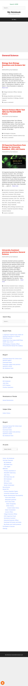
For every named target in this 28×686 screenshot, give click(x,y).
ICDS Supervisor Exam (10, 516)
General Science (8, 135)
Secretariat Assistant (7, 198)
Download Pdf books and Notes (12, 522)
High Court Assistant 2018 (9, 194)
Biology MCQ (7, 206)
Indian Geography (11, 503)
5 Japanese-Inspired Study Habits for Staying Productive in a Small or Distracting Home (13, 336)
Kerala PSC (6, 489)
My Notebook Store (8, 368)
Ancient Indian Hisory (13, 508)
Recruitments (6, 487)
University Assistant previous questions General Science (13, 252)
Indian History (6, 413)
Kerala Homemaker (9, 485)
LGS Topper (7, 466)
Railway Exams (8, 483)
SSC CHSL (8, 200)
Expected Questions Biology (15, 208)
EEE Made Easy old (9, 477)
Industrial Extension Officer (11, 520)
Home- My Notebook (8, 458)
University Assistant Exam (11, 190)
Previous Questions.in (10, 470)
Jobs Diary (5, 383)
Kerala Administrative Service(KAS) (11, 290)
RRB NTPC (21, 196)
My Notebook (14, 12)
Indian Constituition (10, 510)
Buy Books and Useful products (12, 524)
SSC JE (22, 200)
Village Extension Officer (10, 92)
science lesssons (6, 302)
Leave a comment (8, 102)
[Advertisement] (14, 36)
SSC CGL (16, 198)
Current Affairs (9, 512)
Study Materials (12, 202)
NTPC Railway (6, 385)
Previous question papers (9, 292)
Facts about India (10, 501)
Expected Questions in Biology (10, 98)
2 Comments (7, 308)
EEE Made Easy (8, 464)
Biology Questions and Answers (12, 96)
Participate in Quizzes (9, 133)
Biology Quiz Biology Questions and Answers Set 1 (13, 65)
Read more (5, 87)
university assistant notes (9, 304)
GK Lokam (7, 481)
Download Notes (7, 362)
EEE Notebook (6, 381)
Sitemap (5, 528)
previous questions (18, 300)
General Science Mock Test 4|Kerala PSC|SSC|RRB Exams (13, 112)
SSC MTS (4, 202)
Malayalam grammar (10, 499)
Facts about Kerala (10, 497)
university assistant (17, 302)
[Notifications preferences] (2, 683)
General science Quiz (19, 135)
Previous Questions (8, 387)
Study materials (12, 204)
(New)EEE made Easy (10, 472)
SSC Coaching (16, 200)
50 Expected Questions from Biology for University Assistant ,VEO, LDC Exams (14, 147)
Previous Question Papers (11, 491)
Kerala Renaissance (8, 400)
